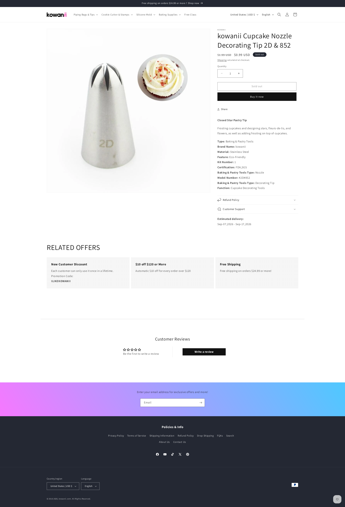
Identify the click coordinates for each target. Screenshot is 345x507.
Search (230, 435)
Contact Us (179, 442)
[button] (86, 14)
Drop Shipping (205, 435)
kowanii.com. (65, 498)
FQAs (220, 435)
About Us (164, 442)
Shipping (222, 60)
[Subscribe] (201, 402)
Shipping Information (162, 435)
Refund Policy (186, 435)
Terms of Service (136, 435)
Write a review (204, 352)
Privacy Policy (116, 435)
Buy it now (257, 96)
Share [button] (224, 109)
